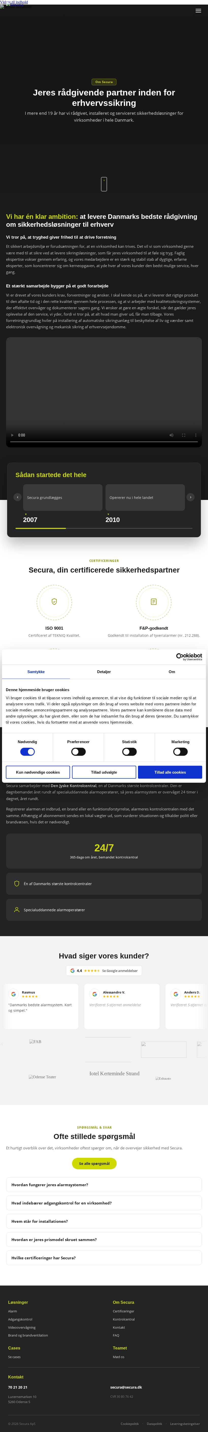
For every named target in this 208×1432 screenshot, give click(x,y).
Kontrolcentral (124, 1319)
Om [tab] (172, 672)
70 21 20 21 (17, 1387)
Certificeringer (123, 1311)
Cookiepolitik (130, 1424)
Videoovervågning (22, 1327)
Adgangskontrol (20, 1319)
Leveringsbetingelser (185, 1424)
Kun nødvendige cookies (38, 772)
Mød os (118, 1357)
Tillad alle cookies (170, 772)
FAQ (116, 1335)
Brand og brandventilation (28, 1335)
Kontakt (119, 1327)
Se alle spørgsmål (94, 1163)
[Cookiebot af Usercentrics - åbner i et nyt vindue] (180, 657)
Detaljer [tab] (104, 672)
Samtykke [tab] (36, 672)
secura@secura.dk (126, 1387)
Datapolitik (154, 1424)
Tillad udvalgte (104, 772)
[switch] (78, 752)
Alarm (12, 1311)
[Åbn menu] (198, 11)
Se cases (14, 1357)
